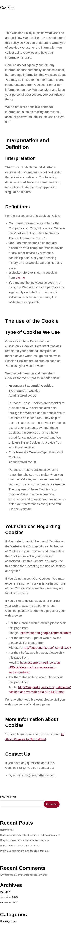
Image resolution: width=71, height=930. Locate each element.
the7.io (20, 277)
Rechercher (8, 796)
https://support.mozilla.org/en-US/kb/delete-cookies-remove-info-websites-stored (35, 667)
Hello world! (6, 829)
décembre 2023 (9, 897)
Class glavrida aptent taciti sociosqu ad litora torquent (30, 834)
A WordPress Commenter (14, 874)
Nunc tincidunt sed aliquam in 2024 (19, 845)
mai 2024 (5, 891)
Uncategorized (8, 921)
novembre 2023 (9, 902)
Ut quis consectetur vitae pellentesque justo (24, 840)
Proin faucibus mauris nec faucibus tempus (24, 850)
